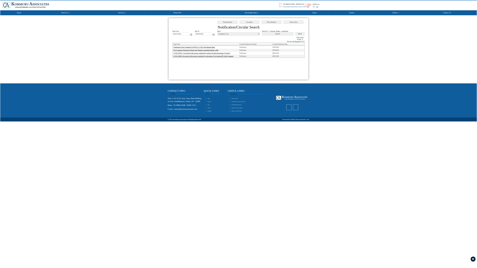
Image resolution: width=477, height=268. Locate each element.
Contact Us (447, 13)
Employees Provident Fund (237, 111)
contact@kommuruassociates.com (294, 7)
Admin (395, 13)
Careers (351, 13)
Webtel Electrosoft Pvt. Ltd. (300, 119)
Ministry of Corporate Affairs (237, 107)
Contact (209, 107)
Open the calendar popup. (191, 34)
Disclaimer (209, 111)
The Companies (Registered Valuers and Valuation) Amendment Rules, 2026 (195, 50)
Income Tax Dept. (235, 98)
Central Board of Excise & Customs (238, 101)
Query (314, 13)
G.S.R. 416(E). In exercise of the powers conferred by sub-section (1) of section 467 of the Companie (203, 56)
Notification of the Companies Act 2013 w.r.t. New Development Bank (194, 47)
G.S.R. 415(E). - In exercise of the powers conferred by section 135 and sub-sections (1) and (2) (201, 53)
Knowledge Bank (251, 13)
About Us (64, 13)
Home (19, 13)
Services (121, 13)
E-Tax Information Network (236, 104)
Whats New (177, 13)
